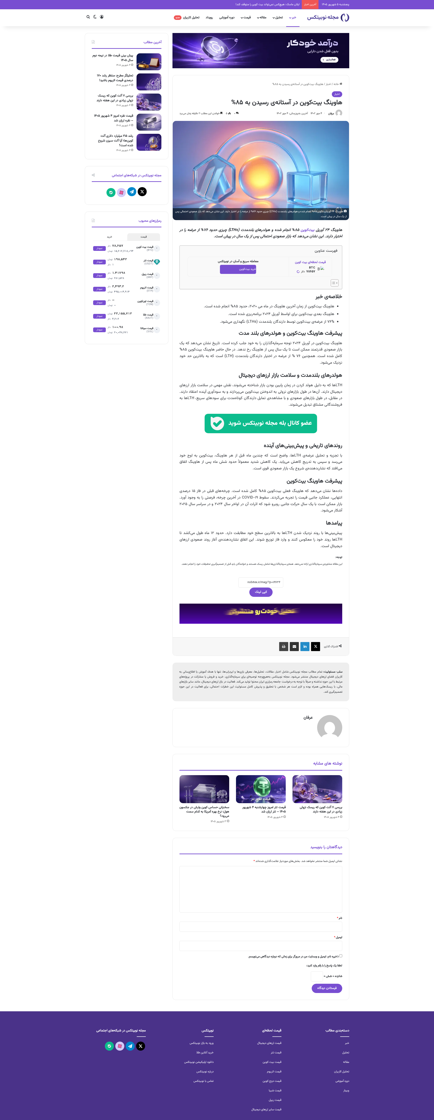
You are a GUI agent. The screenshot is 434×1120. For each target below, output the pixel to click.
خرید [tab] (109, 237)
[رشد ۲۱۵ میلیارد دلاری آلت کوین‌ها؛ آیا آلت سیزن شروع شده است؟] (149, 142)
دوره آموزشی (227, 17)
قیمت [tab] (144, 237)
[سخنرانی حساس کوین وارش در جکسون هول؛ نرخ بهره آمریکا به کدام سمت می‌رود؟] (204, 789)
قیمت (247, 17)
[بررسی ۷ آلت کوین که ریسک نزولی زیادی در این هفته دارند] (317, 789)
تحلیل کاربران (187, 17)
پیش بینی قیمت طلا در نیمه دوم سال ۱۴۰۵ (112, 58)
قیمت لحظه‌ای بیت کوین (310, 262)
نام (339, 918)
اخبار (328, 84)
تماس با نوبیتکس (203, 1081)
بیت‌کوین (307, 230)
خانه (337, 84)
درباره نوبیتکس (205, 1071)
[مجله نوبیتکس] (328, 18)
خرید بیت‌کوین (247, 269)
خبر (294, 17)
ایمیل (338, 937)
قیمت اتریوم (274, 1071)
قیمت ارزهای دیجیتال (269, 1043)
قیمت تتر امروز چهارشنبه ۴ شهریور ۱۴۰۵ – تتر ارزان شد (264, 809)
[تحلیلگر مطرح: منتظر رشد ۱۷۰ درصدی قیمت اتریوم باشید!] (149, 81)
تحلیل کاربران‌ (341, 1071)
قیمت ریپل (275, 1100)
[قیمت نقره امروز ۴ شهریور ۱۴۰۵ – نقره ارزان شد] (149, 122)
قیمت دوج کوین (272, 1081)
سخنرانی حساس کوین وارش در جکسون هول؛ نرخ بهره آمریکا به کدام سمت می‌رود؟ (204, 812)
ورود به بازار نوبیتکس (202, 1043)
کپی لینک (261, 592)
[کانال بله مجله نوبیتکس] (260, 427)
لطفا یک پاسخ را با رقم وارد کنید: (324, 965)
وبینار (346, 1090)
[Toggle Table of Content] (332, 283)
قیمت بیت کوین (272, 1062)
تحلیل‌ (345, 1052)
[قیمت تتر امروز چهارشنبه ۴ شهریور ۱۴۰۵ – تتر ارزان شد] (261, 789)
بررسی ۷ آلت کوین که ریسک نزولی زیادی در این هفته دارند (321, 809)
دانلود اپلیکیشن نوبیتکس (199, 1062)
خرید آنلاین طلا (205, 1052)
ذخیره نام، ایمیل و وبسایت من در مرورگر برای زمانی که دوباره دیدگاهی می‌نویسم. (293, 956)
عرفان (331, 113)
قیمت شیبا (275, 1090)
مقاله (263, 17)
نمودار (99, 248)
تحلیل (279, 17)
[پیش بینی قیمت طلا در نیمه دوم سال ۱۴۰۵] (149, 61)
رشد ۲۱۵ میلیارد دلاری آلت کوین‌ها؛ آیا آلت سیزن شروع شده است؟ (115, 141)
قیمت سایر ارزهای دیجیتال (266, 1109)
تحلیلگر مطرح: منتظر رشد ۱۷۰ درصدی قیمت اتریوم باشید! (115, 78)
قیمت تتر (276, 1052)
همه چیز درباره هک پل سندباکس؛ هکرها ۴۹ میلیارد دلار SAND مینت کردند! (256, 4)
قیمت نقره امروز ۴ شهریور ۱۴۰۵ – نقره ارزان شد (113, 118)
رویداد (209, 17)
